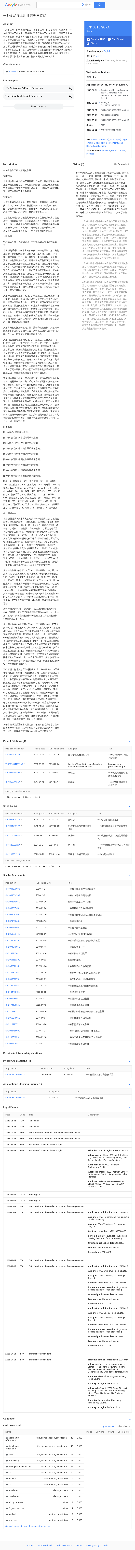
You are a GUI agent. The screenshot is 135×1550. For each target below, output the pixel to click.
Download (110, 1426)
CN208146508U (12, 1030)
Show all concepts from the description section (28, 1526)
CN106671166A (13, 782)
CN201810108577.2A (15, 1074)
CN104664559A (13, 772)
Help (106, 1545)
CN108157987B (12, 889)
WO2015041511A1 (14, 764)
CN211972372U (12, 1024)
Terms (79, 1545)
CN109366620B (12, 895)
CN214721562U (12, 953)
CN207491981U (12, 947)
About (30, 1545)
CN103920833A (13, 754)
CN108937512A (13, 819)
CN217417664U (12, 1005)
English (107, 51)
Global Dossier (118, 150)
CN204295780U (12, 914)
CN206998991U (12, 998)
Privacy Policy (92, 1545)
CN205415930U (12, 960)
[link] (24, 71)
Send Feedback (45, 1545)
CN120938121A (13, 854)
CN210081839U (12, 1037)
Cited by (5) (115, 139)
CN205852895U (12, 966)
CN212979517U (12, 1011)
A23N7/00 (14, 71)
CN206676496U (12, 927)
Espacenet (105, 150)
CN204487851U (12, 1043)
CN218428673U (12, 992)
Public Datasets (64, 1545)
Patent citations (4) (100, 139)
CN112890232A (13, 845)
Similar (93, 43)
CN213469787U (12, 972)
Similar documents (102, 143)
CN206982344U (12, 934)
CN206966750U (12, 908)
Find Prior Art (117, 39)
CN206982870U (12, 979)
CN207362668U (12, 921)
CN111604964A (13, 835)
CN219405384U (12, 985)
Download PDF (97, 39)
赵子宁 (98, 56)
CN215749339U (12, 940)
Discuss (90, 154)
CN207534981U (12, 901)
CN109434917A (13, 826)
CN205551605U (12, 1018)
